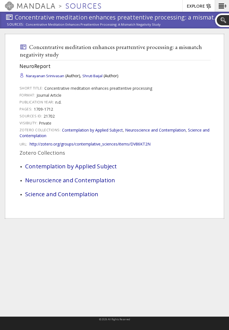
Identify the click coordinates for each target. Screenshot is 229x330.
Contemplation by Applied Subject (92, 130)
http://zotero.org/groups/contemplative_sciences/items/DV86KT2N (90, 144)
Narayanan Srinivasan (45, 75)
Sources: (15, 25)
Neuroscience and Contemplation (155, 130)
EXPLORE (196, 6)
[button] (222, 6)
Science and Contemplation (61, 194)
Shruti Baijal (92, 75)
